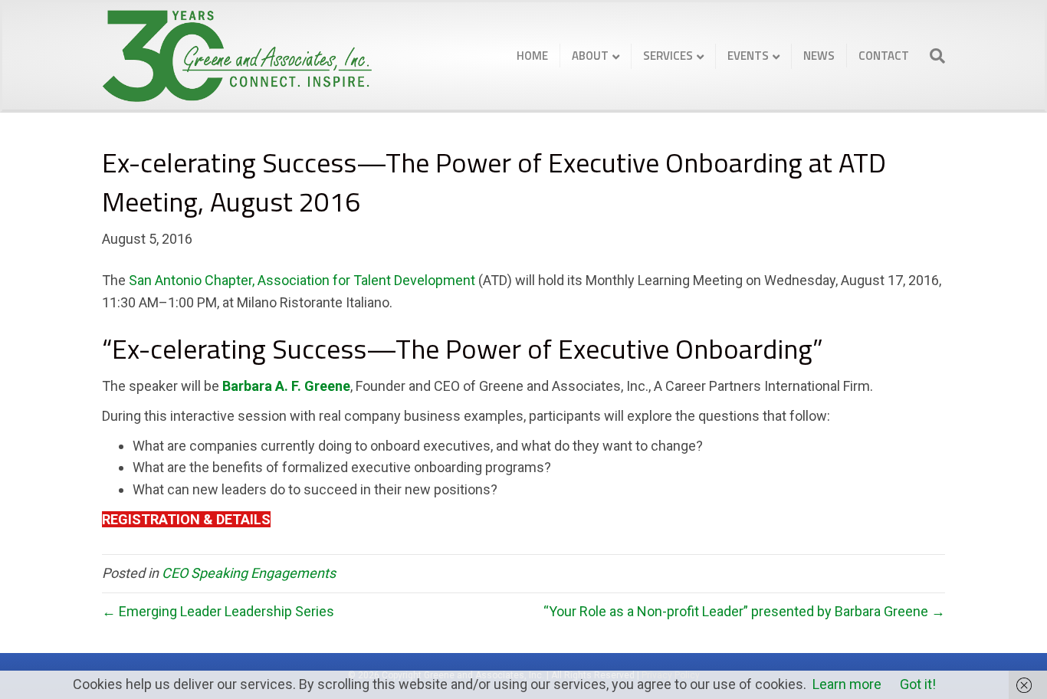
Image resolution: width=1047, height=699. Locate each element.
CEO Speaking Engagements (249, 573)
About (590, 55)
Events (748, 55)
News (819, 55)
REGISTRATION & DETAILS (186, 519)
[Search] (933, 56)
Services (668, 55)
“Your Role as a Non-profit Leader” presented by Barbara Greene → (744, 611)
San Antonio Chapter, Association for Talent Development (302, 280)
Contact (883, 55)
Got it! (918, 684)
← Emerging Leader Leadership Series (218, 611)
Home (532, 55)
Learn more (846, 684)
